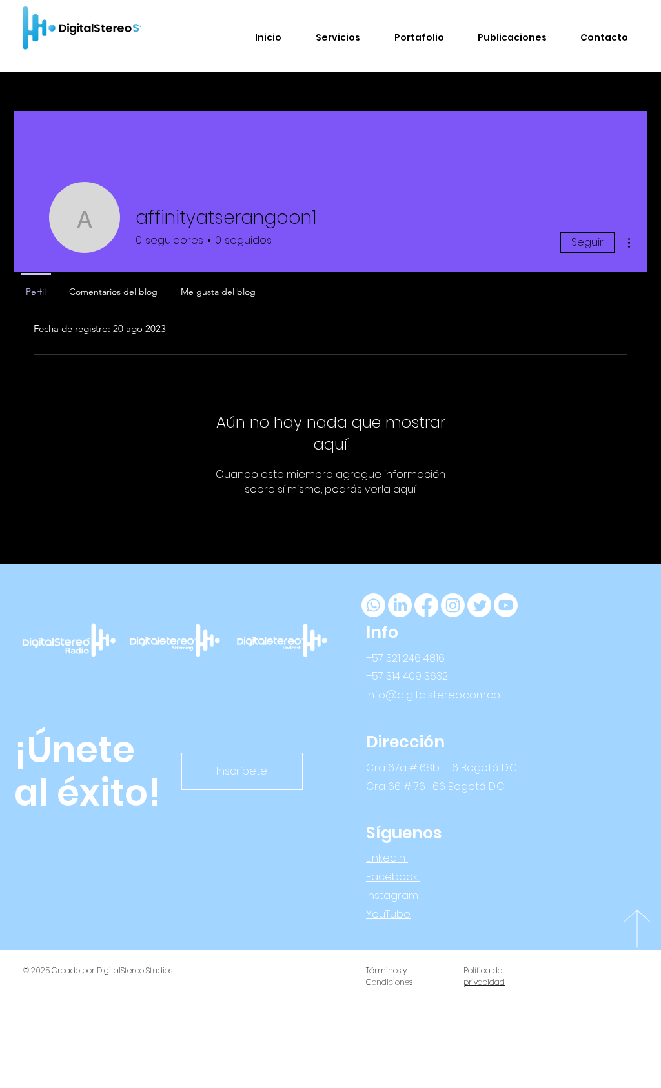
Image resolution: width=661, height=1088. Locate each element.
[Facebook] (426, 605)
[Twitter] (479, 605)
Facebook (393, 876)
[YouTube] (506, 605)
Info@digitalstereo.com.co (433, 694)
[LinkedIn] (400, 605)
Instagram (392, 895)
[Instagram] (453, 605)
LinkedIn (387, 858)
